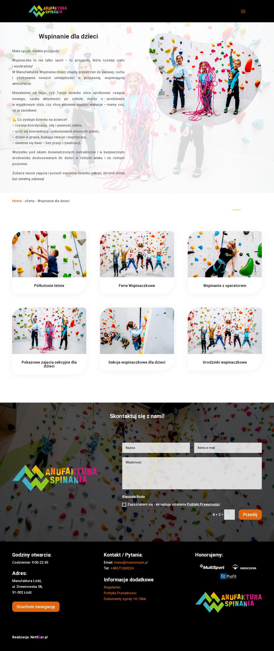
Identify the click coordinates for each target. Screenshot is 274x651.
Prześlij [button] (250, 514)
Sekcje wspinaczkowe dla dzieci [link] (136, 362)
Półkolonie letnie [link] (49, 285)
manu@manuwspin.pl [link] (131, 562)
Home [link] (17, 201)
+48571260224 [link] (122, 568)
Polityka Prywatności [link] (120, 593)
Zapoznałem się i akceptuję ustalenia (173, 504)
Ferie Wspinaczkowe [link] (137, 285)
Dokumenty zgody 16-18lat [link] (125, 599)
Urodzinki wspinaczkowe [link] (225, 362)
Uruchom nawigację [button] (36, 606)
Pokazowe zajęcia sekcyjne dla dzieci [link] (49, 364)
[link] (47, 11)
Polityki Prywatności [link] (203, 504)
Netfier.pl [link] (39, 637)
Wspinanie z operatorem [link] (224, 285)
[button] (243, 14)
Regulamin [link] (112, 587)
